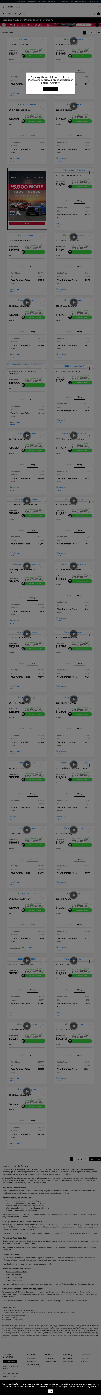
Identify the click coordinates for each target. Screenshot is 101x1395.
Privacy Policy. (90, 1386)
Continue (50, 89)
